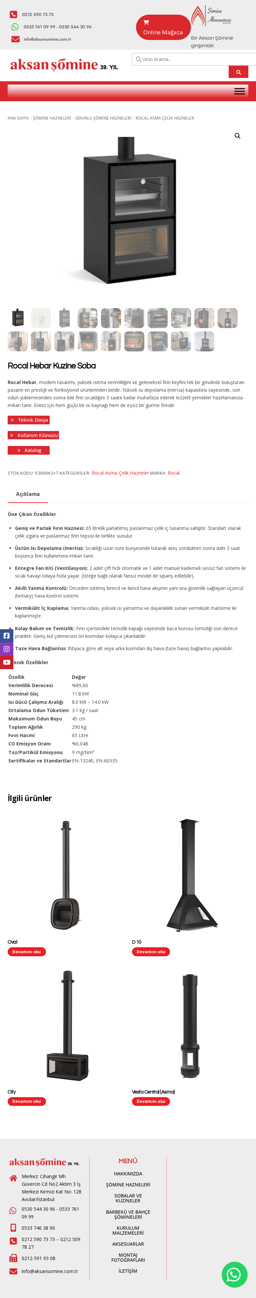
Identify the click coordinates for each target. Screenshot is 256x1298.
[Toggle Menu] (239, 91)
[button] (238, 136)
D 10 (136, 942)
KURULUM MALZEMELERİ (128, 1230)
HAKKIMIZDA (128, 1173)
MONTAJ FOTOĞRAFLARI (128, 1257)
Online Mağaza (163, 32)
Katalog (32, 450)
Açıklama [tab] (28, 494)
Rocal (174, 473)
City (11, 1091)
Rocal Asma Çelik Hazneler (165, 118)
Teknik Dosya (32, 420)
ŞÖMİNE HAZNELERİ (128, 1184)
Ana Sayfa (18, 118)
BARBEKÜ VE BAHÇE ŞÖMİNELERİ (128, 1214)
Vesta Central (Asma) (153, 1091)
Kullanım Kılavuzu (37, 435)
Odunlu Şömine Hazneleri (103, 118)
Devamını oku (26, 951)
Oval (12, 942)
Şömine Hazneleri (52, 118)
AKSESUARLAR (128, 1244)
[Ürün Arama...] (238, 72)
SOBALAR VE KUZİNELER (128, 1198)
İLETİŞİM (128, 1271)
